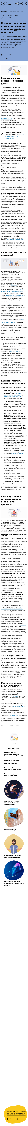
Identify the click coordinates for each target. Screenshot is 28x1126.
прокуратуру (14, 715)
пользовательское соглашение (16, 1114)
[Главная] (2, 11)
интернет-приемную (19, 706)
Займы (16, 15)
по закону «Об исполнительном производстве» (12, 607)
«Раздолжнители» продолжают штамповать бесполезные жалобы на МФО (13, 754)
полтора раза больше (16, 351)
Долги (3, 15)
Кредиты (10, 15)
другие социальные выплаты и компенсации (12, 290)
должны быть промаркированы (15, 295)
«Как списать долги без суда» (15, 239)
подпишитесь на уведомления (12, 396)
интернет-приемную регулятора (13, 454)
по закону (14, 284)
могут (23, 319)
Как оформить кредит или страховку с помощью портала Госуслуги (14, 883)
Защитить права (14, 18)
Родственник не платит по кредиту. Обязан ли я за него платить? (11, 802)
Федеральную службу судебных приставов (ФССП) (12, 117)
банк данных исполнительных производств (12, 394)
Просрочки (5, 18)
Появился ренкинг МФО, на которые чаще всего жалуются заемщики (11, 761)
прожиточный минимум (8, 322)
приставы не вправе (14, 304)
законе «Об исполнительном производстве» (14, 136)
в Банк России (14, 696)
